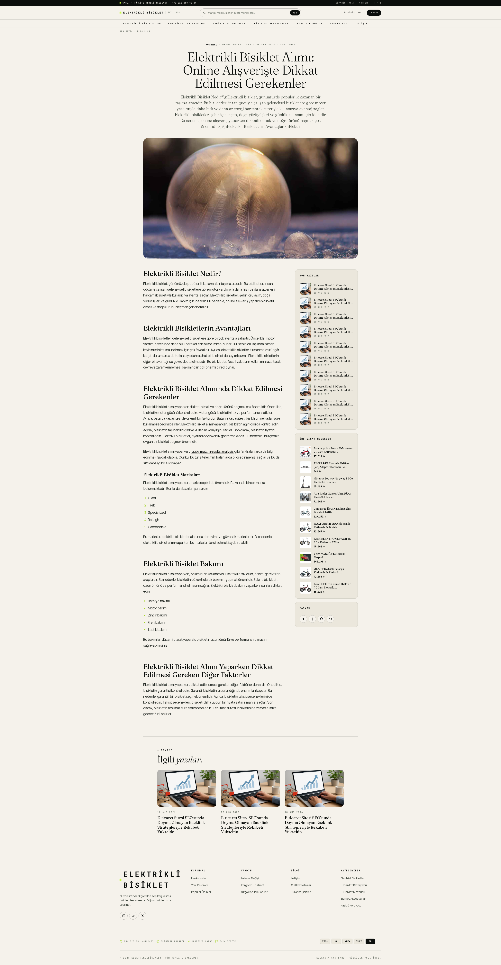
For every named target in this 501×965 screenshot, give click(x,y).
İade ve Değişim (251, 878)
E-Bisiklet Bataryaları (187, 23)
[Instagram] (124, 916)
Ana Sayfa (126, 31)
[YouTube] (133, 916)
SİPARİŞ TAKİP (345, 3)
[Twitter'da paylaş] (303, 619)
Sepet (374, 12)
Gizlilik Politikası (301, 885)
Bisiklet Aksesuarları (272, 23)
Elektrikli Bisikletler (142, 23)
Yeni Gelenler (199, 885)
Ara (295, 13)
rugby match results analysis (212, 451)
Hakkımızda (338, 23)
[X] (142, 916)
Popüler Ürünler (201, 892)
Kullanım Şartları (301, 892)
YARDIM (363, 3)
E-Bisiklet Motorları (230, 23)
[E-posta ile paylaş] (330, 619)
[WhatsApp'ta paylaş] (321, 619)
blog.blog (143, 31)
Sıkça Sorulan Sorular (254, 892)
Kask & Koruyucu (310, 23)
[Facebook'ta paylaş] (312, 619)
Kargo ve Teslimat (252, 885)
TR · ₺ (377, 3)
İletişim (361, 23)
